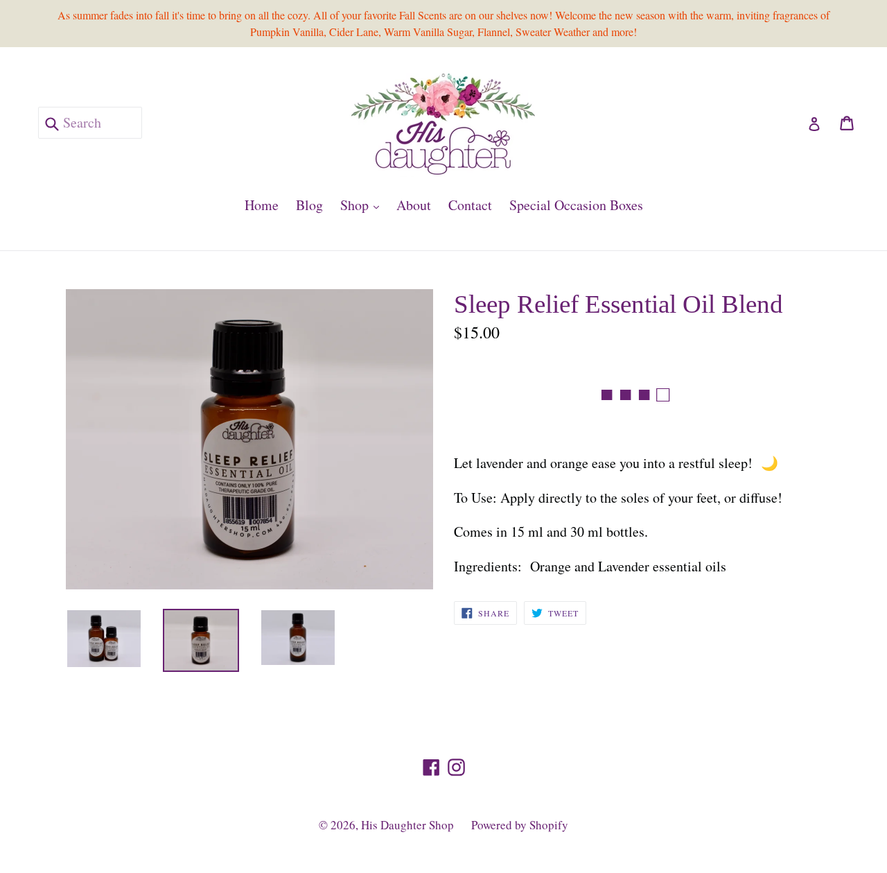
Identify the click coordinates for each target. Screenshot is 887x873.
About (413, 205)
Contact (470, 205)
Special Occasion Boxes (576, 205)
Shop (363, 204)
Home (262, 205)
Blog (309, 205)
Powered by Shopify (519, 825)
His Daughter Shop (407, 825)
